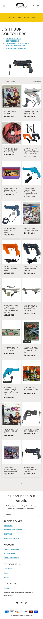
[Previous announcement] (4, 17)
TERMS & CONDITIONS (13, 530)
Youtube (7, 573)
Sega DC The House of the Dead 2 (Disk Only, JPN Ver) (11, 150)
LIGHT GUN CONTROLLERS (17, 43)
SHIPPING (8, 534)
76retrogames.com (26, 615)
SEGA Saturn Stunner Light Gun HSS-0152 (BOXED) (11, 469)
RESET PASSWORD (11, 558)
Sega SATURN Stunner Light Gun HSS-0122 (30, 469)
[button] (4, 6)
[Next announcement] (39, 17)
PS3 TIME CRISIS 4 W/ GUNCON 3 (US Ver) (11, 431)
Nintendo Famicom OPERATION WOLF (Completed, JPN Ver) (31, 349)
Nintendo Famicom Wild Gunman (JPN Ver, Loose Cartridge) (11, 190)
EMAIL (6, 588)
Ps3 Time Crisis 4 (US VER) (10, 112)
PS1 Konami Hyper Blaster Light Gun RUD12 (10, 230)
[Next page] (27, 483)
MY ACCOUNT (9, 553)
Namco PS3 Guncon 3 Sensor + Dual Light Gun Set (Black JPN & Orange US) (31, 150)
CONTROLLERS (12, 41)
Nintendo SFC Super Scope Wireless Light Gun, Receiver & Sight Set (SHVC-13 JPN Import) (11, 308)
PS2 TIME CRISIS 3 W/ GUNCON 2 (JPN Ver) (31, 389)
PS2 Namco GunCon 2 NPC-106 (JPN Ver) (31, 430)
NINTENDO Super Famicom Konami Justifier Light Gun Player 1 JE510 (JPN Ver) (11, 390)
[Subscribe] (36, 514)
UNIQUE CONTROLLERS (16, 48)
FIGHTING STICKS (13, 39)
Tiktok (6, 577)
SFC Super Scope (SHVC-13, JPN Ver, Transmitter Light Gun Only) (31, 307)
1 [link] (16, 484)
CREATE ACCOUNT (11, 549)
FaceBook (8, 569)
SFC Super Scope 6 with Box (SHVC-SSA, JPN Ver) (11, 349)
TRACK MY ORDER (11, 538)
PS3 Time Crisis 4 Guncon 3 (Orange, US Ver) (10, 268)
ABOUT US (8, 526)
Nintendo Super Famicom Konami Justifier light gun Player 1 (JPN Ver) (30, 191)
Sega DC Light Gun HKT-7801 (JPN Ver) (31, 112)
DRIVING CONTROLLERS (16, 46)
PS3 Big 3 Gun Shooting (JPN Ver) (31, 229)
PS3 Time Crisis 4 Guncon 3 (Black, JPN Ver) (30, 268)
